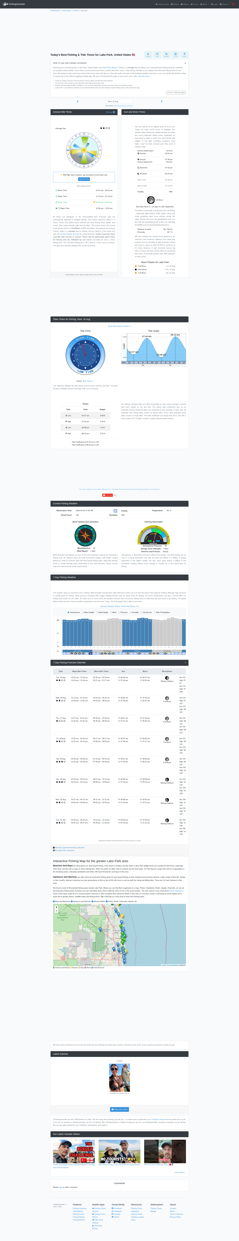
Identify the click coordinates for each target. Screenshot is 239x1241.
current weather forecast (69, 234)
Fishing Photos (79, 1217)
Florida (75, 10)
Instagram (117, 1211)
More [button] (204, 4)
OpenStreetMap (173, 965)
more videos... (180, 1172)
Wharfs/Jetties (99, 901)
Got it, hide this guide (177, 92)
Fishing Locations (80, 1208)
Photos (176, 4)
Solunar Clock (136, 1214)
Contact (173, 1208)
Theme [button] (225, 4)
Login (215, 4)
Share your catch (120, 1109)
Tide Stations (78, 1211)
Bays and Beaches (62, 901)
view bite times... (144, 76)
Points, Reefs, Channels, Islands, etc (122, 901)
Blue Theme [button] (88, 381)
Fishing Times (163, 4)
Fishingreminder (16, 4)
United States (66, 10)
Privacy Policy (175, 1217)
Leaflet (164, 965)
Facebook (117, 1208)
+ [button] (56, 907)
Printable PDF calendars (64, 850)
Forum (195, 4)
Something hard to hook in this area (119, 1061)
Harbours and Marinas (82, 901)
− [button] (56, 910)
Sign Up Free (84, 179)
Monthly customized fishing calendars (70, 848)
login (61, 1187)
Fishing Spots (55, 10)
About (172, 1211)
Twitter (116, 1217)
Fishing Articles (79, 1220)
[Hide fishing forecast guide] (185, 63)
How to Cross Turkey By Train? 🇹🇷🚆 (159, 1165)
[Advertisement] (119, 30)
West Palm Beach (110, 68)
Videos (186, 4)
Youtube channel (158, 1119)
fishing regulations (176, 891)
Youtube (116, 1214)
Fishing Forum (78, 1214)
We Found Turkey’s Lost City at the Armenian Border (119, 1165)
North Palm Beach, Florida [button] (123, 106)
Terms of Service (176, 1214)
